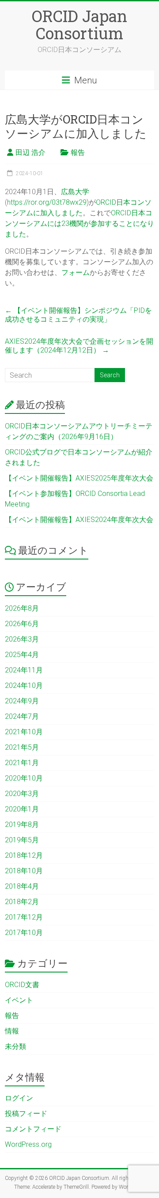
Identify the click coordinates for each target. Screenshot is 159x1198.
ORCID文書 (22, 984)
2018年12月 (24, 855)
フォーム (75, 272)
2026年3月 (22, 639)
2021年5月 (22, 747)
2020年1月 (22, 809)
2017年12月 (24, 917)
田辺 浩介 (30, 152)
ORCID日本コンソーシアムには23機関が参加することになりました (79, 223)
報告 (78, 152)
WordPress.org (28, 1144)
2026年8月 (22, 608)
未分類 (15, 1046)
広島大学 (75, 192)
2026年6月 (22, 624)
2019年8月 (22, 824)
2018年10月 (24, 871)
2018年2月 (22, 902)
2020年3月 (22, 793)
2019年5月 (22, 840)
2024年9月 (22, 701)
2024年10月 (24, 685)
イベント (19, 1000)
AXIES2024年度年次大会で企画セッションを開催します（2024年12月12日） (79, 345)
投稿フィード (26, 1113)
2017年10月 (24, 932)
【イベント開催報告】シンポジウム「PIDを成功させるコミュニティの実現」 (78, 314)
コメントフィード (33, 1129)
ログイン (19, 1098)
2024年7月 (22, 716)
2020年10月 (24, 778)
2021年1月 (22, 763)
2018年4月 (22, 886)
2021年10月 (24, 732)
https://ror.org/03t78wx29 (47, 202)
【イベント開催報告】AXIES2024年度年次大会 (79, 519)
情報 (12, 1031)
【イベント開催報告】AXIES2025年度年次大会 (79, 478)
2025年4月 (22, 654)
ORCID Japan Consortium (79, 24)
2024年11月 (24, 670)
